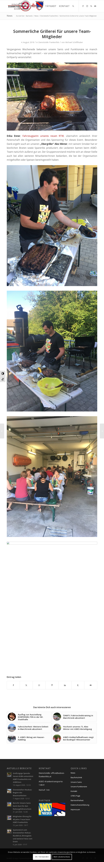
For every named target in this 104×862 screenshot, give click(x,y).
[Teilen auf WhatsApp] (39, 685)
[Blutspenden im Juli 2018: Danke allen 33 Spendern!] (2, 431)
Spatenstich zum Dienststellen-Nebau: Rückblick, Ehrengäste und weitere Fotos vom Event (22, 836)
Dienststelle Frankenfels (48, 42)
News (9, 15)
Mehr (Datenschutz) (62, 857)
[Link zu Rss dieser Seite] (91, 6)
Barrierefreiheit (77, 800)
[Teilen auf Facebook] (13, 685)
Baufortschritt (76, 777)
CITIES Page (75, 796)
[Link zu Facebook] (83, 6)
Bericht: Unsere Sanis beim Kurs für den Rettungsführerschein (22, 806)
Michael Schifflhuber (74, 42)
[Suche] (73, 6)
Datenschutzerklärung (80, 805)
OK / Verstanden (42, 857)
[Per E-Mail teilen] (90, 685)
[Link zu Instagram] (87, 6)
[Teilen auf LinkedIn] (65, 685)
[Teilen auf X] (26, 685)
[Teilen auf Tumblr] (78, 685)
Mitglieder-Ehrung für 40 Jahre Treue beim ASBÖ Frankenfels (22, 819)
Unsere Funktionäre (79, 786)
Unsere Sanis (76, 782)
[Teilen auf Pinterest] (52, 685)
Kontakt (74, 791)
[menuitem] (13, 6)
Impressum (75, 809)
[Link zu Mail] (95, 6)
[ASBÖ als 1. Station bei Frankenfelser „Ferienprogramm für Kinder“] (102, 431)
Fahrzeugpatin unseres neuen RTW (43, 135)
